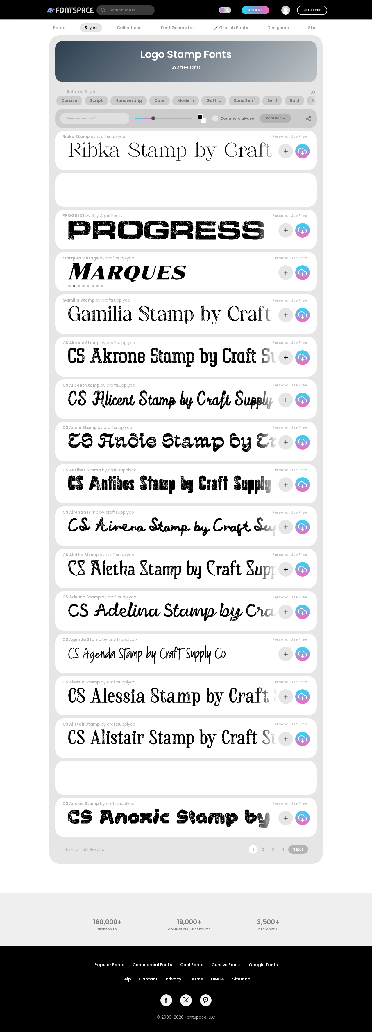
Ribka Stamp (76, 136)
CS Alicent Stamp (81, 385)
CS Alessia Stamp (81, 682)
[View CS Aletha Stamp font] (190, 569)
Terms (196, 979)
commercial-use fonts (189, 929)
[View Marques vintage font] (127, 272)
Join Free (312, 10)
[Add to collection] (285, 151)
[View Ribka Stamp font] (213, 151)
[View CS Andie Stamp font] (213, 442)
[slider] (153, 118)
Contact (148, 979)
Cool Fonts (191, 965)
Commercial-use (237, 118)
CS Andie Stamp (79, 427)
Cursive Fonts (226, 965)
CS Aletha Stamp (80, 555)
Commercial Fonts (152, 965)
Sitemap (241, 979)
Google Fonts (263, 965)
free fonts (107, 929)
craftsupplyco (111, 136)
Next (298, 849)
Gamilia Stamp (78, 300)
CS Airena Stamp (80, 512)
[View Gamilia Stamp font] (213, 314)
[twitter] (186, 1000)
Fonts (59, 28)
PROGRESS (73, 215)
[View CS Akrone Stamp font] (200, 357)
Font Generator (177, 28)
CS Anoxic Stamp (80, 803)
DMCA (217, 979)
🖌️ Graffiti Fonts (230, 28)
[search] (125, 10)
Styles (91, 28)
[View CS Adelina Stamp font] (213, 611)
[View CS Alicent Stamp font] (181, 399)
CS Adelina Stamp (81, 597)
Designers (278, 28)
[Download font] (302, 151)
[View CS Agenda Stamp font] (147, 654)
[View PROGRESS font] (167, 230)
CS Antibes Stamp (81, 470)
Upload (255, 10)
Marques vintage (80, 258)
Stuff (313, 28)
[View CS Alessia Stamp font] (208, 696)
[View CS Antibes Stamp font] (179, 484)
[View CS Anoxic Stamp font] (213, 818)
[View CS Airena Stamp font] (196, 526)
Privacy (173, 979)
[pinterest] (206, 1000)
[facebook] (166, 1000)
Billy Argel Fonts (107, 215)
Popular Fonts (109, 965)
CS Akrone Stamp (81, 343)
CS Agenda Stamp (81, 639)
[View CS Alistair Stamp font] (200, 738)
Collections (129, 28)
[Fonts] (70, 10)
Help (126, 979)
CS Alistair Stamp (81, 724)
